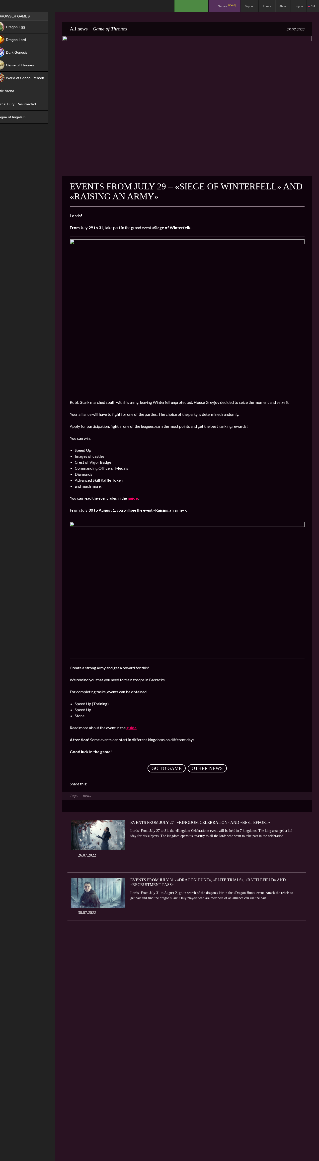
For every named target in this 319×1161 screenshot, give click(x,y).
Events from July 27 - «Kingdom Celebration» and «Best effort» (200, 822)
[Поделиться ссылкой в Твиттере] (137, 784)
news (87, 795)
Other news (207, 768)
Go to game (167, 768)
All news (79, 28)
